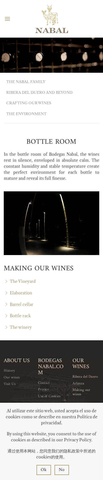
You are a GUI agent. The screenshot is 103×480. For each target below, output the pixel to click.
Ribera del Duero (85, 376)
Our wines (12, 377)
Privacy (43, 389)
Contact (44, 383)
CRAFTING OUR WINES (28, 103)
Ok (44, 470)
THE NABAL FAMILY (26, 81)
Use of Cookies (49, 396)
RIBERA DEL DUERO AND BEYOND (39, 92)
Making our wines (81, 392)
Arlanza (78, 383)
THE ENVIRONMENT (26, 113)
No (62, 470)
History (9, 370)
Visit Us (10, 384)
